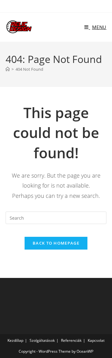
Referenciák (71, 340)
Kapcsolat (96, 340)
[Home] (8, 69)
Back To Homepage (56, 243)
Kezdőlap (15, 340)
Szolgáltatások (42, 340)
